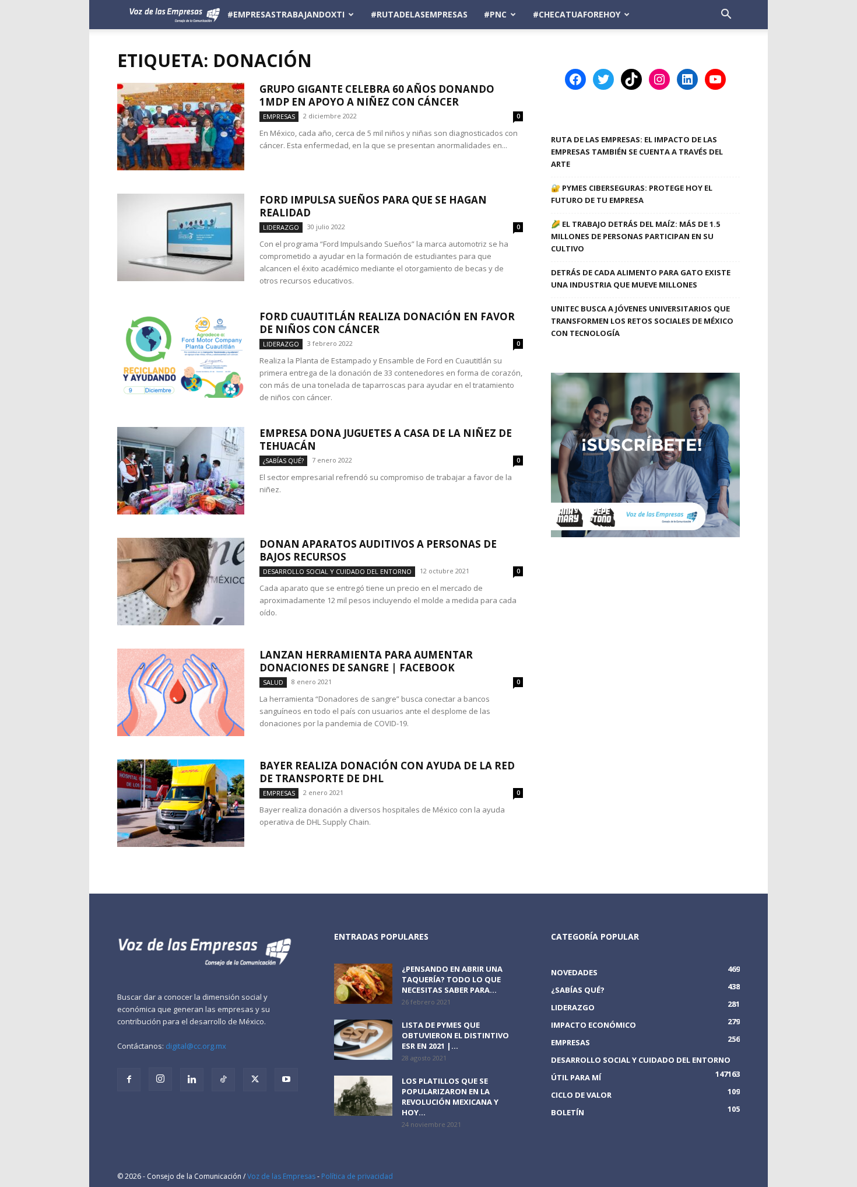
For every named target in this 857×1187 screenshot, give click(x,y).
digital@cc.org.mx (196, 1046)
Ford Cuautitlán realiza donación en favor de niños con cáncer (387, 323)
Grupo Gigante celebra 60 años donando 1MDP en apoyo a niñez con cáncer (376, 95)
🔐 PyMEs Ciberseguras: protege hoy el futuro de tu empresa (631, 194)
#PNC (495, 14)
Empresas (279, 116)
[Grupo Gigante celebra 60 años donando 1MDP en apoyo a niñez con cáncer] (180, 126)
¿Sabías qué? (283, 460)
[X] (254, 1079)
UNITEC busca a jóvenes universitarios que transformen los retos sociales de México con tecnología (642, 320)
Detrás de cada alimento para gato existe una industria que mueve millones (640, 278)
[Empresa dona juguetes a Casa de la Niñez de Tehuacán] (180, 470)
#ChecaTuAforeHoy (576, 14)
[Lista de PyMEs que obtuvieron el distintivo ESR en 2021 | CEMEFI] (363, 1040)
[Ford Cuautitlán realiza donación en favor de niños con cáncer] (180, 354)
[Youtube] (286, 1079)
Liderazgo (281, 227)
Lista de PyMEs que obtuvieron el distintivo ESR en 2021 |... (455, 1035)
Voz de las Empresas (281, 1176)
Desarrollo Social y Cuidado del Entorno (337, 571)
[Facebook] (129, 1079)
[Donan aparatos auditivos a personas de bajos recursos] (180, 581)
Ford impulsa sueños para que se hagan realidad (373, 206)
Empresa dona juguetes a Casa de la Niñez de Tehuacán (385, 439)
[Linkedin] (191, 1079)
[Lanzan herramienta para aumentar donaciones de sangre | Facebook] (180, 692)
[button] (726, 15)
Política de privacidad (357, 1176)
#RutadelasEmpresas (419, 14)
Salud (273, 682)
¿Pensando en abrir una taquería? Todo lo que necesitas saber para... (452, 979)
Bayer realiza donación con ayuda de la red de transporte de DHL (387, 772)
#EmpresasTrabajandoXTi (286, 14)
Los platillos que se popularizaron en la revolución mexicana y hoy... (450, 1097)
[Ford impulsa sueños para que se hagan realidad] (180, 237)
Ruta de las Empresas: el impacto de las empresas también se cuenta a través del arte (637, 151)
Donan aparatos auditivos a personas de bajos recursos (378, 550)
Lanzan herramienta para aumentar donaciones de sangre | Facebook (366, 661)
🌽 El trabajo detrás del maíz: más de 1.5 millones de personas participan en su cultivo (635, 236)
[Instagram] (160, 1079)
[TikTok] (223, 1079)
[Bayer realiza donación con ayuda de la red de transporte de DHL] (180, 803)
